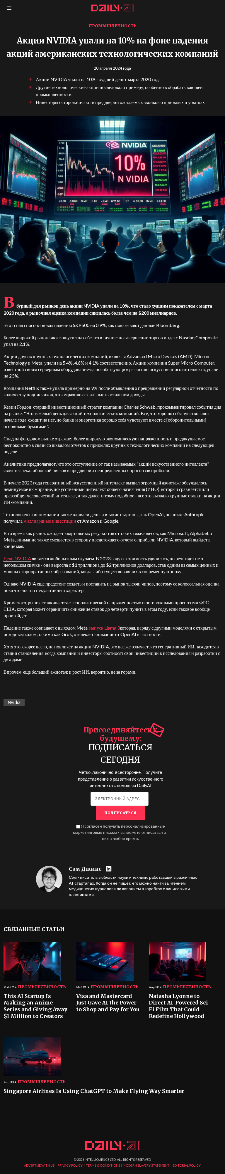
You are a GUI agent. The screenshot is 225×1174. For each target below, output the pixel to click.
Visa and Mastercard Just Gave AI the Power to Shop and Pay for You (107, 1003)
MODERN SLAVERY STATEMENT (146, 1165)
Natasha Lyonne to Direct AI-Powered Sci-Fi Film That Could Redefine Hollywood (180, 1006)
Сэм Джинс (85, 869)
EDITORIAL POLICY (187, 1165)
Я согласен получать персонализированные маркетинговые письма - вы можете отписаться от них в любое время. (120, 832)
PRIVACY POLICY (70, 1165)
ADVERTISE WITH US (39, 1165)
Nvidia (14, 702)
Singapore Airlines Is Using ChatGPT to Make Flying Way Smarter (94, 1091)
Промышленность (112, 25)
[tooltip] (109, 869)
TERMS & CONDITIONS (103, 1165)
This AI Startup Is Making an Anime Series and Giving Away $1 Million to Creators (35, 1006)
